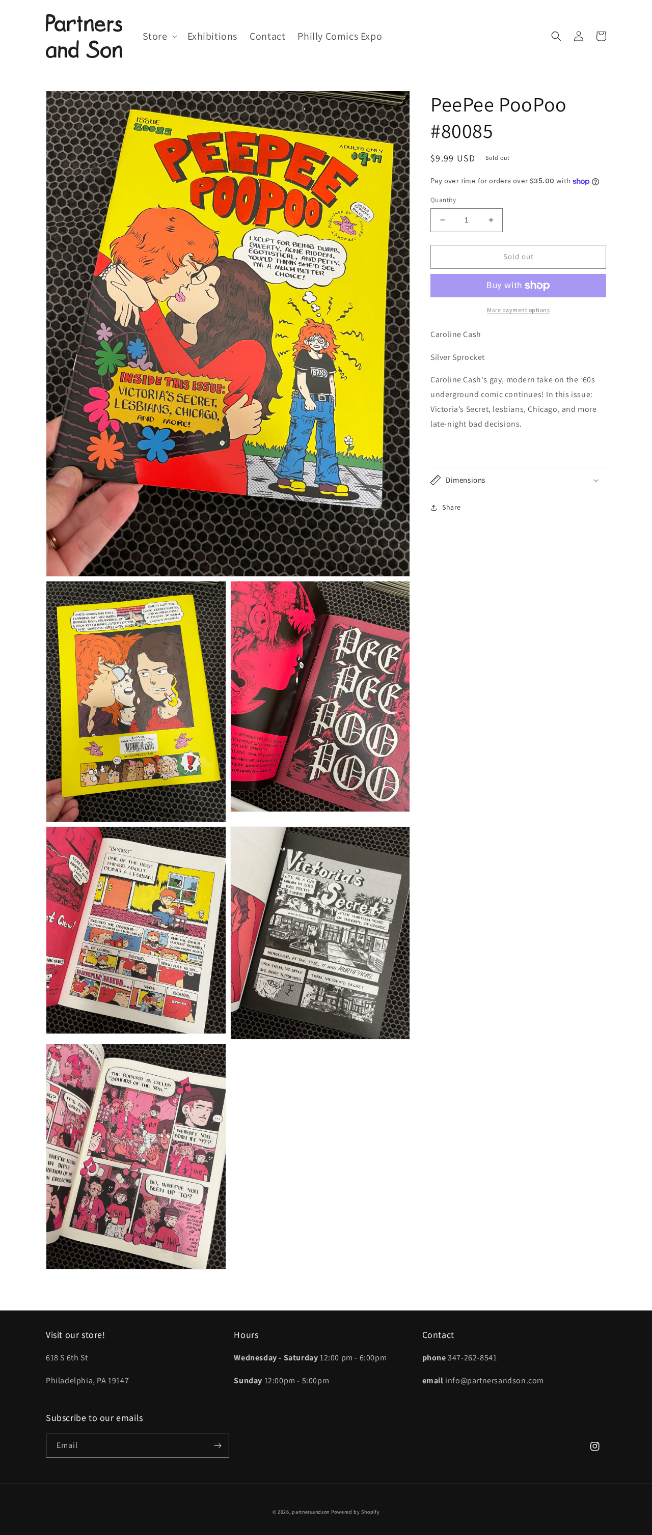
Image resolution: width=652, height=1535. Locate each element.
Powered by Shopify (355, 1512)
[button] (159, 36)
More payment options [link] (518, 310)
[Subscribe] (217, 1446)
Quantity (443, 200)
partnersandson (311, 1512)
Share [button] (451, 507)
